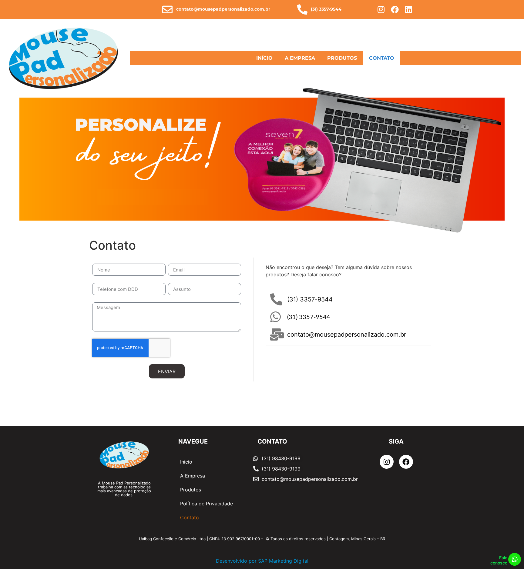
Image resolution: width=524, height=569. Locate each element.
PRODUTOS (342, 58)
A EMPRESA (300, 58)
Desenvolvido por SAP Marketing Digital (262, 561)
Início (186, 462)
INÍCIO (264, 58)
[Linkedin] (408, 9)
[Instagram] (381, 9)
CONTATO (381, 58)
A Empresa (192, 476)
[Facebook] (395, 9)
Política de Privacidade (206, 504)
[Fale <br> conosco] (514, 559)
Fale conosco (498, 560)
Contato (189, 517)
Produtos (190, 490)
